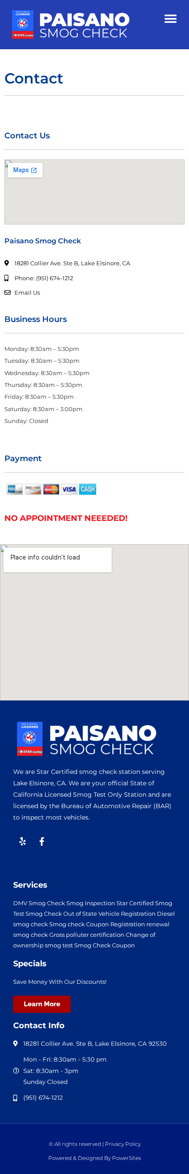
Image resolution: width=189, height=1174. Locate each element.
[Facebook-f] (42, 841)
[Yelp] (22, 841)
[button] (170, 19)
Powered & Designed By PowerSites (94, 1158)
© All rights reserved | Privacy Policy (95, 1144)
